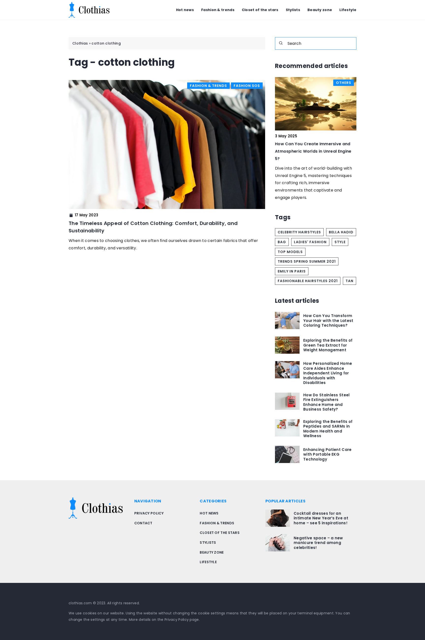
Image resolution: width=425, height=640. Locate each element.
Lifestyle (347, 9)
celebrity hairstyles (299, 232)
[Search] (281, 43)
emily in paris (292, 271)
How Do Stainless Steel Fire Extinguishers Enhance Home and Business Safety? (326, 402)
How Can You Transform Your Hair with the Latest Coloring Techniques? (328, 320)
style (340, 242)
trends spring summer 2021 (307, 261)
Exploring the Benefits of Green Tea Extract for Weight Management (328, 345)
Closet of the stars (260, 9)
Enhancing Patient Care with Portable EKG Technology (327, 454)
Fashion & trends (217, 9)
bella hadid (341, 232)
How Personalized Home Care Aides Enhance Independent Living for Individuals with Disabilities (327, 373)
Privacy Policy (177, 619)
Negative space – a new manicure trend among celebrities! (318, 543)
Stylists (293, 9)
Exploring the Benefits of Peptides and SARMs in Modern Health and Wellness (328, 428)
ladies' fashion (310, 242)
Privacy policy (149, 513)
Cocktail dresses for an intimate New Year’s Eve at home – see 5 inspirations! (321, 518)
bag (282, 242)
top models (290, 251)
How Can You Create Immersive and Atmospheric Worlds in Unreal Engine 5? (313, 151)
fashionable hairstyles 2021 (308, 280)
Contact (143, 523)
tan (349, 280)
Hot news (185, 9)
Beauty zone (319, 9)
